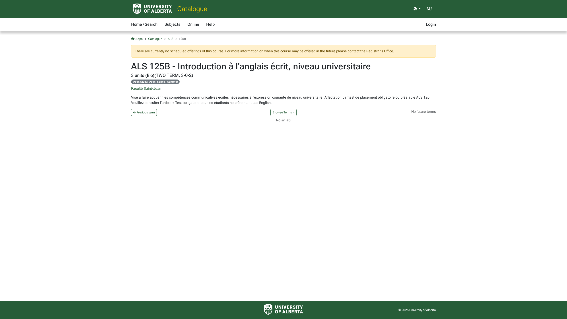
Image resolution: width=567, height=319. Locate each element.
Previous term (145, 112)
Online (193, 24)
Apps (139, 39)
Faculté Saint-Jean (146, 88)
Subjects (172, 24)
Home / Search (144, 24)
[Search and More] (429, 9)
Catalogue (192, 9)
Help (210, 24)
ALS (170, 39)
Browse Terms (282, 112)
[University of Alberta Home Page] (152, 9)
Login (431, 24)
